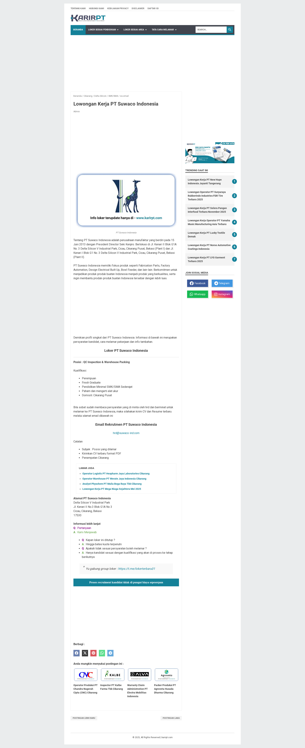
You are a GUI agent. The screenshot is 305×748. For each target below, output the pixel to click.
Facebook (199, 283)
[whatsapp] (102, 653)
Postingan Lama (171, 718)
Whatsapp (199, 294)
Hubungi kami (96, 8)
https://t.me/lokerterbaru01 (136, 568)
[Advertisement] (152, 61)
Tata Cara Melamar (163, 29)
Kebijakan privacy (117, 8)
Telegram (223, 283)
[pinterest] (93, 653)
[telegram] (110, 653)
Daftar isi (153, 8)
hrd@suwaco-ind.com (126, 433)
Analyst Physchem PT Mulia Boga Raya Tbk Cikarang (112, 483)
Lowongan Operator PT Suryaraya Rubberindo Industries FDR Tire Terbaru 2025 (207, 196)
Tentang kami (78, 8)
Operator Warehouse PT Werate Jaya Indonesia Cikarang (114, 478)
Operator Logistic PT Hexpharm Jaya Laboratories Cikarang (115, 473)
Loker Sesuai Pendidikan (102, 29)
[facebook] (76, 653)
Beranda (78, 29)
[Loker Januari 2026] (88, 18)
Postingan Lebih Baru (84, 718)
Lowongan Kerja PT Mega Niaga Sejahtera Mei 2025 (111, 488)
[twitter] (85, 653)
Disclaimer (138, 8)
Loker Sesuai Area (134, 29)
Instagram (223, 294)
